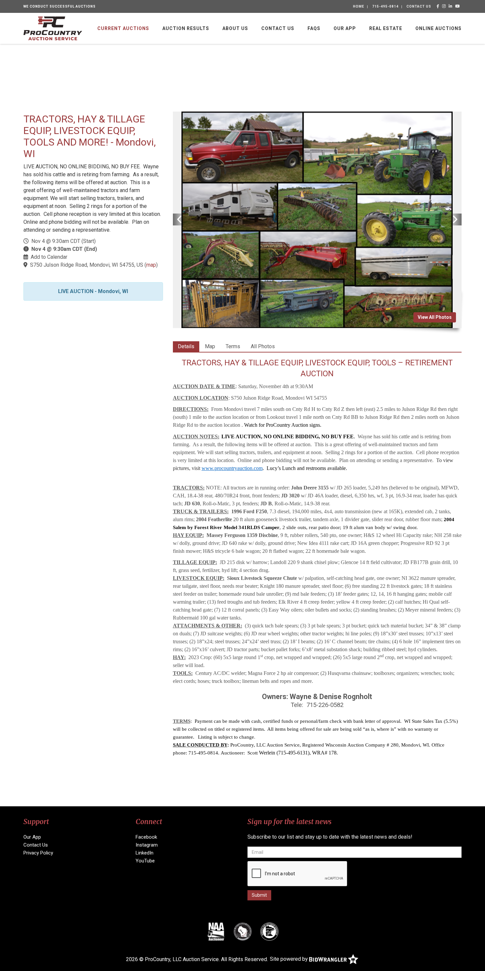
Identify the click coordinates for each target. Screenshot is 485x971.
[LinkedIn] (451, 6)
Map (210, 346)
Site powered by (289, 959)
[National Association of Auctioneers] (216, 931)
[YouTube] (457, 6)
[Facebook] (437, 6)
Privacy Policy (38, 853)
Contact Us (418, 6)
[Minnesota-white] (269, 931)
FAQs (313, 28)
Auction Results (185, 28)
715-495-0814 (385, 6)
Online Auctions (438, 28)
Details (186, 346)
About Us (235, 28)
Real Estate (385, 28)
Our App (345, 28)
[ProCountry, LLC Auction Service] (52, 27)
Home (358, 6)
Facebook (146, 837)
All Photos (263, 346)
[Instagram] (444, 6)
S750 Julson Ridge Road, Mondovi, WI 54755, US (86, 265)
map (151, 265)
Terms (233, 346)
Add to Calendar (49, 257)
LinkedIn (144, 853)
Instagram (147, 845)
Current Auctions (123, 28)
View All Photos (435, 317)
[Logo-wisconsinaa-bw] (242, 931)
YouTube (145, 861)
